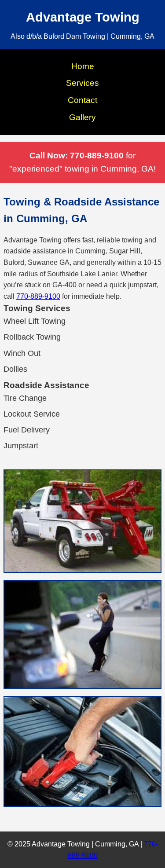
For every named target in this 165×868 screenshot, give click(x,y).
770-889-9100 (38, 296)
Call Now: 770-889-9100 (76, 155)
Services (82, 83)
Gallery (82, 117)
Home (82, 66)
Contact (82, 100)
